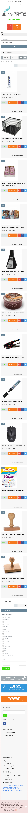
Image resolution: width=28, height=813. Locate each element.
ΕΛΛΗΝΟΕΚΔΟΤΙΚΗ (9, 655)
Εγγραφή (18, 4)
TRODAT (6, 653)
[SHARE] (22, 102)
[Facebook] (4, 723)
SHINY (5, 648)
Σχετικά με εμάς (8, 761)
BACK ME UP (7, 619)
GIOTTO (6, 629)
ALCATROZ (7, 617)
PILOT (5, 643)
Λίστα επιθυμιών (8, 735)
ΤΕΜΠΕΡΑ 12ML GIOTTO (9, 94)
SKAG (5, 651)
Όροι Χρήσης (7, 763)
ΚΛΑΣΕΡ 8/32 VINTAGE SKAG (10, 227)
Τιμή (3, 659)
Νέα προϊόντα (9, 52)
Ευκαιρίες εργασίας (9, 766)
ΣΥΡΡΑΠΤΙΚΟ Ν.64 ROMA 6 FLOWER (12, 357)
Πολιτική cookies (9, 768)
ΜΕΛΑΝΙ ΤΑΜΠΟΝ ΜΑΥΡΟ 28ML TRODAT (14, 272)
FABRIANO (6, 622)
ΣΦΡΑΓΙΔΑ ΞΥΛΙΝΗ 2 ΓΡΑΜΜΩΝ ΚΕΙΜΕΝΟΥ (14, 534)
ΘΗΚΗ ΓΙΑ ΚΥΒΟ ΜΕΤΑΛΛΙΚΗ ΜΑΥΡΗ (12, 139)
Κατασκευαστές (7, 615)
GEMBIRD (6, 626)
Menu (2, 32)
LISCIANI (6, 639)
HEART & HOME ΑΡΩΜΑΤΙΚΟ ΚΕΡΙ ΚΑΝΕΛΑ (15, 313)
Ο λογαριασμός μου (9, 732)
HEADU (6, 634)
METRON (6, 641)
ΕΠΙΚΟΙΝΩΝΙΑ (10, 1)
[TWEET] (25, 102)
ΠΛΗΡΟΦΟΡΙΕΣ (18, 1)
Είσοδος (11, 4)
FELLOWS (6, 624)
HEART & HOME (8, 636)
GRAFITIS (6, 631)
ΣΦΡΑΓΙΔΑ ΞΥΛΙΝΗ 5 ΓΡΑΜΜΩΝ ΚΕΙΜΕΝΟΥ (14, 579)
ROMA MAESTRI (8, 646)
